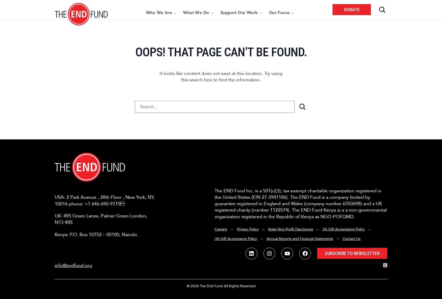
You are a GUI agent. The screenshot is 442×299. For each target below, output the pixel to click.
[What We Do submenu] (212, 13)
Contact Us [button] (351, 238)
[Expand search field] (382, 10)
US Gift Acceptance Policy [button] (344, 229)
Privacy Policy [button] (248, 229)
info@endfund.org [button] (73, 265)
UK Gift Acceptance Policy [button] (236, 238)
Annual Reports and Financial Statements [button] (300, 238)
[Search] (302, 107)
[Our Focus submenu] (292, 13)
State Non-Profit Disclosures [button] (290, 229)
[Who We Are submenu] (174, 13)
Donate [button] (352, 9)
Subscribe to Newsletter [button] (352, 253)
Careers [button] (221, 229)
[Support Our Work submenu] (260, 13)
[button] (81, 9)
